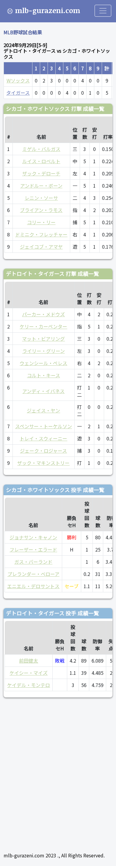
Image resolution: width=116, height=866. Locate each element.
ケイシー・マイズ (29, 672)
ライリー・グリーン (43, 350)
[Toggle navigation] (103, 11)
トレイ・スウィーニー (43, 438)
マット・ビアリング (43, 338)
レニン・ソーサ (41, 197)
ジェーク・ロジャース (43, 450)
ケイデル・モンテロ (28, 685)
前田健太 (28, 660)
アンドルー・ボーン (41, 185)
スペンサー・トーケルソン (43, 426)
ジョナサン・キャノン (33, 537)
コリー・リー (41, 222)
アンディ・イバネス (43, 391)
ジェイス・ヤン (43, 410)
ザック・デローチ (41, 173)
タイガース (18, 92)
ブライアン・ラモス (41, 210)
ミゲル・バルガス (41, 148)
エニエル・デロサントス (33, 586)
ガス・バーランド (33, 561)
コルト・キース (43, 375)
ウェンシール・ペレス (43, 363)
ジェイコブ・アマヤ (41, 246)
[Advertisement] (58, 772)
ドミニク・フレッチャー (41, 234)
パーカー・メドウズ (43, 314)
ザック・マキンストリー (43, 462)
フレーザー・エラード (33, 549)
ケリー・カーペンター (43, 326)
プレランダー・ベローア (33, 573)
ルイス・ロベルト (41, 161)
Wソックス (18, 80)
